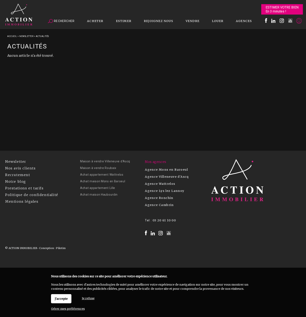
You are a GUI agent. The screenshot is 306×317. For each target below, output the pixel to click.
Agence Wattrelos (160, 184)
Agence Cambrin (159, 205)
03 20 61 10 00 (164, 220)
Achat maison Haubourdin (99, 194)
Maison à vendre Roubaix (98, 168)
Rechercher (64, 21)
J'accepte (61, 299)
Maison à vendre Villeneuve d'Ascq (105, 161)
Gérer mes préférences (68, 309)
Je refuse (88, 298)
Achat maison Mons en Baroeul (102, 181)
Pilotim (61, 248)
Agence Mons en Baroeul (166, 169)
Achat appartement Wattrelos (101, 174)
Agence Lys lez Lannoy (164, 191)
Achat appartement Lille (97, 188)
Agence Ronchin (159, 198)
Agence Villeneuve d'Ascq (167, 177)
